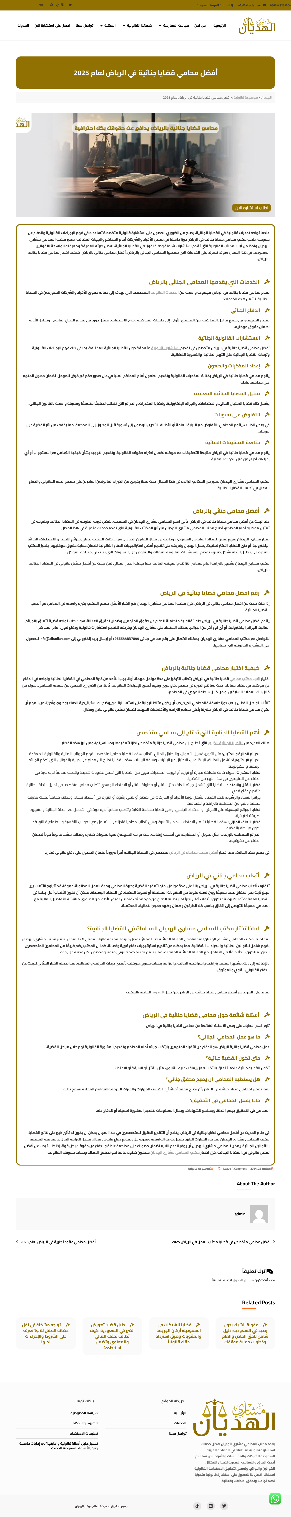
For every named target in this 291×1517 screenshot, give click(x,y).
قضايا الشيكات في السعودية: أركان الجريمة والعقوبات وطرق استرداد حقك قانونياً (178, 1333)
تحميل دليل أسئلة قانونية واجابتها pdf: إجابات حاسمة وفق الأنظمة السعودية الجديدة (58, 1446)
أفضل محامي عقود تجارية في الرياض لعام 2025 (58, 1242)
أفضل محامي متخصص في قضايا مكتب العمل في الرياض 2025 (221, 1242)
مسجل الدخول (243, 1280)
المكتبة (110, 25)
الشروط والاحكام (85, 1423)
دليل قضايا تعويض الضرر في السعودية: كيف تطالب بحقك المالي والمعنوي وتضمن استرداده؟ (112, 1336)
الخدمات (180, 1423)
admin (240, 1214)
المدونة (23, 25)
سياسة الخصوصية (84, 1412)
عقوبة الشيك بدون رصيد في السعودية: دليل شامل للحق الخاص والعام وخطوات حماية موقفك (245, 1333)
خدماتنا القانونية (139, 25)
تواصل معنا (84, 25)
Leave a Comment (232, 1168)
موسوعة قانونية (199, 1168)
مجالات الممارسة (176, 25)
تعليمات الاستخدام (84, 1433)
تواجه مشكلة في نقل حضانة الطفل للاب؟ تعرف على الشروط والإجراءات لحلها (45, 1333)
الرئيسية (219, 25)
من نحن (200, 25)
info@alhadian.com (250, 5)
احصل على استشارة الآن (52, 25)
